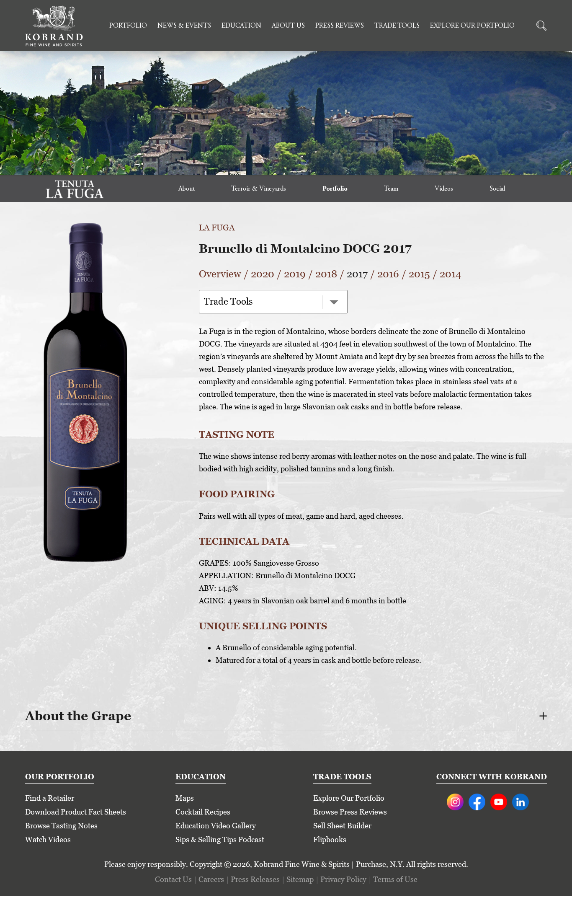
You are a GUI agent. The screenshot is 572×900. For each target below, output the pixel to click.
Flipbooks (329, 839)
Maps (184, 798)
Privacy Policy (343, 879)
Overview (220, 273)
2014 (450, 273)
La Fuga (216, 227)
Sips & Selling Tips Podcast (219, 839)
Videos (444, 189)
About (186, 189)
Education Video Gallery (215, 825)
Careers (211, 879)
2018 (326, 273)
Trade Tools (397, 26)
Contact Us (173, 879)
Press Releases (255, 879)
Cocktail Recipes (202, 811)
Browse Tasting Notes (61, 825)
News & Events (184, 26)
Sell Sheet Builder (342, 825)
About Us (288, 26)
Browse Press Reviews (350, 811)
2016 (388, 273)
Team (391, 189)
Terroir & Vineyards (258, 189)
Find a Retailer (49, 798)
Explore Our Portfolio (472, 26)
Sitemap (300, 879)
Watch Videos (48, 839)
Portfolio (128, 26)
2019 (295, 273)
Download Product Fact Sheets (75, 811)
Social (497, 189)
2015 (419, 273)
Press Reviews (339, 26)
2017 (357, 273)
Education (241, 26)
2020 (262, 273)
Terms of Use (395, 879)
